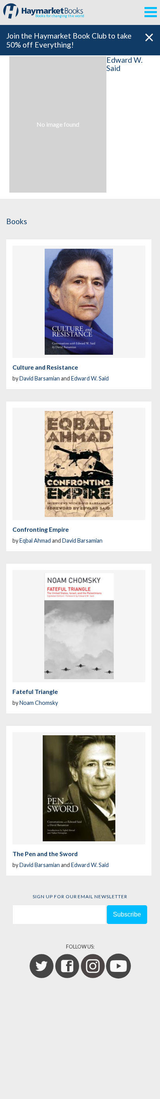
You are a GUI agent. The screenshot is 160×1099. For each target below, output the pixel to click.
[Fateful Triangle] (78, 626)
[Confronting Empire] (78, 464)
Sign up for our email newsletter (80, 896)
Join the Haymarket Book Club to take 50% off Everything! (69, 40)
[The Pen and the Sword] (78, 788)
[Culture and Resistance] (78, 302)
